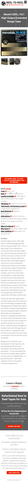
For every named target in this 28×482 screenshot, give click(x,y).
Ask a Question (14, 473)
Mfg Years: (5, 229)
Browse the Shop (14, 426)
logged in (15, 386)
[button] (25, 2)
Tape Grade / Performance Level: (13, 206)
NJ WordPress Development (14, 480)
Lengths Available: (7, 196)
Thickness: (5, 204)
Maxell (8, 189)
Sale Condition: (6, 231)
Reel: (3, 194)
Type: (3, 191)
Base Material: (6, 211)
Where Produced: (7, 226)
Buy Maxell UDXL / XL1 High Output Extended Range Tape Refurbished (14, 180)
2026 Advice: (5, 216)
